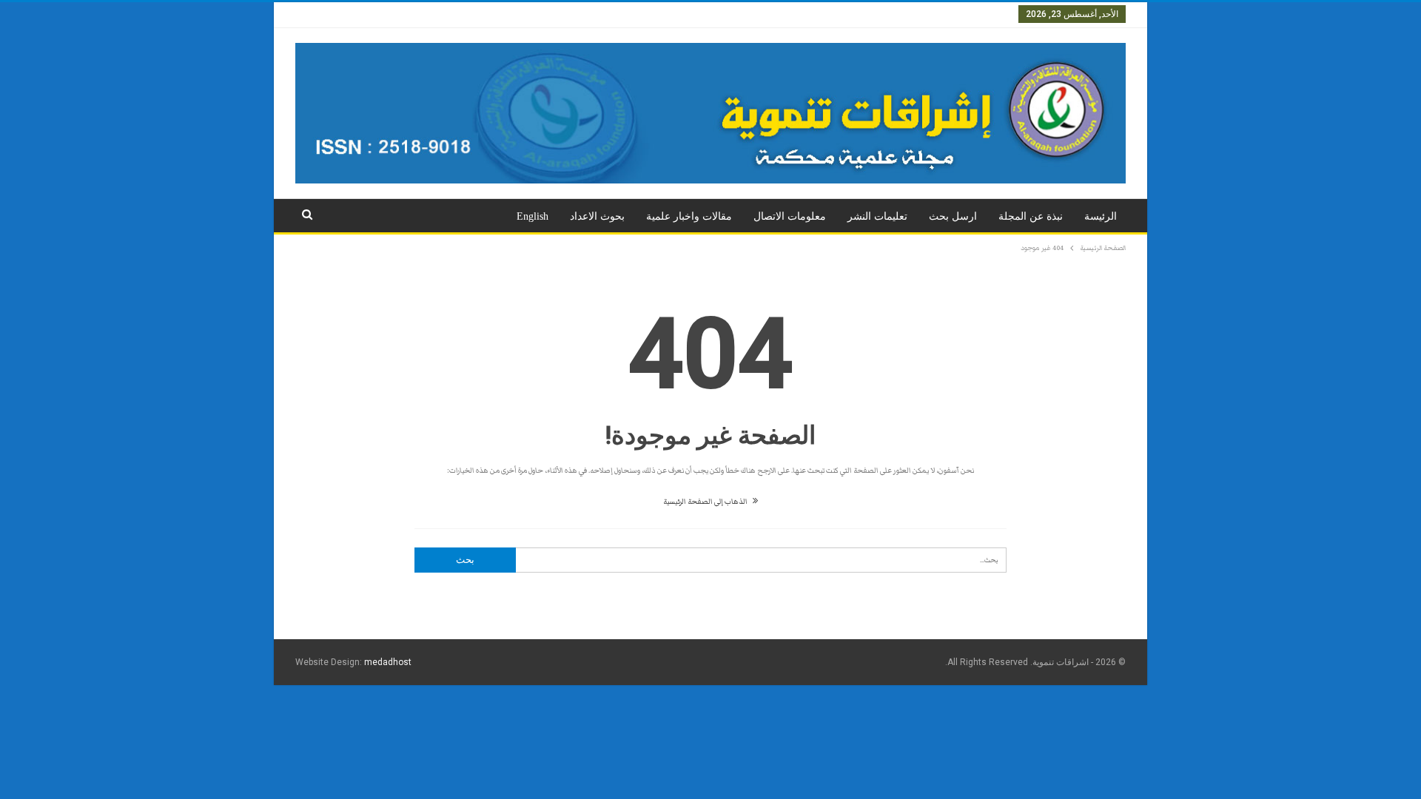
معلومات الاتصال (789, 216)
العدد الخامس (757, 14)
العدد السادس (691, 14)
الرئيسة (1100, 216)
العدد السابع (628, 14)
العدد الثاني (932, 14)
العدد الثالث (875, 14)
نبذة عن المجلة (1030, 216)
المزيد (579, 14)
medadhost (387, 662)
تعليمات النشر (877, 216)
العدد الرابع (818, 14)
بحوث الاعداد (597, 216)
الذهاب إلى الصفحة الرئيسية (706, 502)
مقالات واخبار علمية (689, 216)
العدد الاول (986, 14)
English (532, 216)
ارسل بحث (953, 216)
